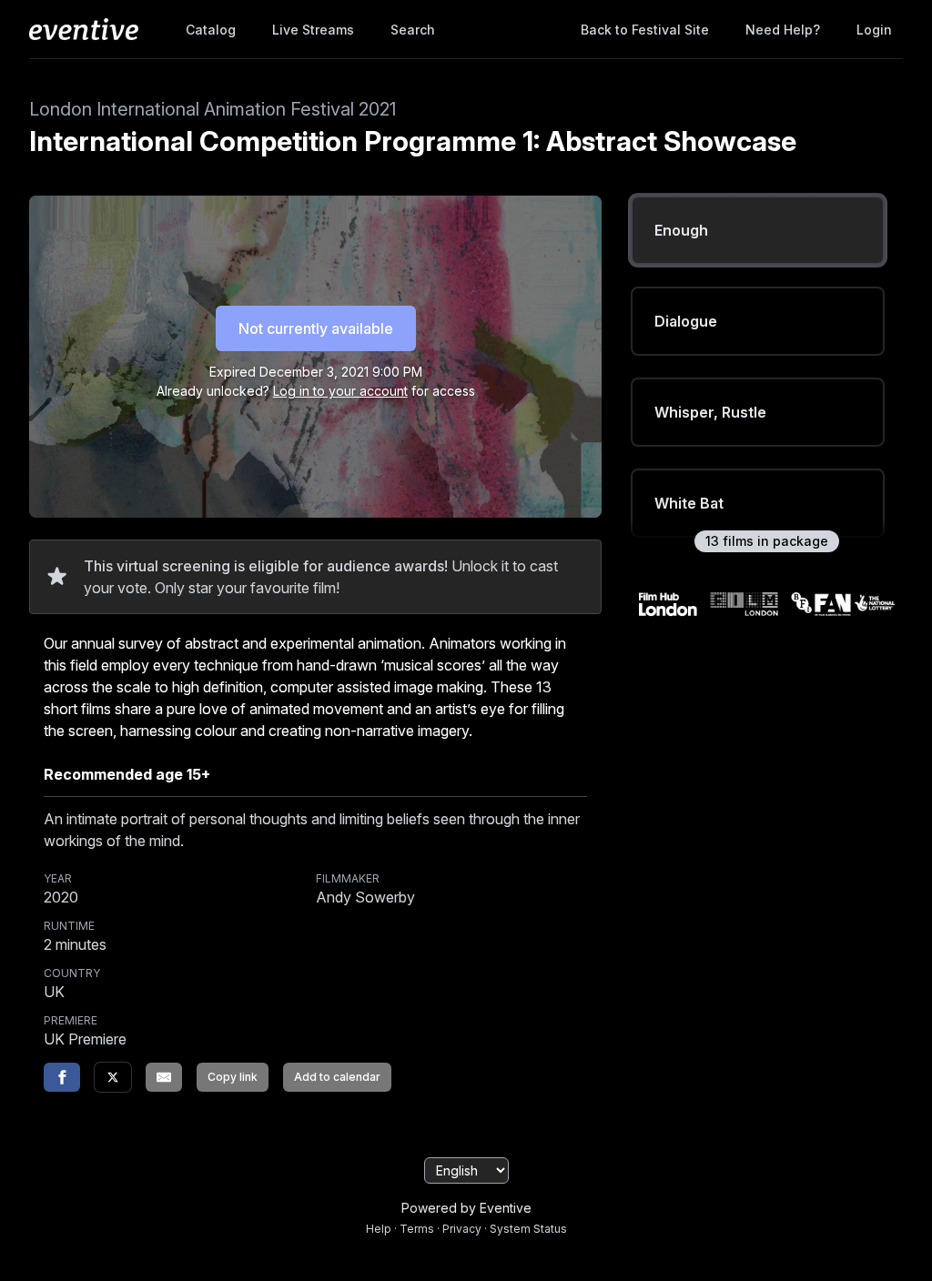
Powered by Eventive (466, 1207)
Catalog (211, 29)
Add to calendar (337, 1077)
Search (412, 29)
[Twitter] (113, 1077)
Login (874, 29)
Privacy (461, 1229)
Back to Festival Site (645, 29)
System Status (528, 1229)
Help (378, 1229)
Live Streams (313, 29)
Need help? (782, 29)
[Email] (164, 1077)
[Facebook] (62, 1077)
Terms (417, 1229)
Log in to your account (340, 390)
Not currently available (315, 328)
